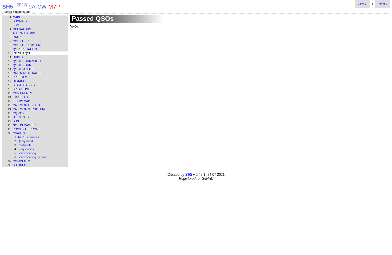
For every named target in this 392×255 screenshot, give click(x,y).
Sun (16, 121)
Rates (17, 37)
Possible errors (26, 129)
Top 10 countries (28, 137)
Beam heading (24, 85)
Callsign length (26, 105)
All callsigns (24, 33)
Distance (20, 81)
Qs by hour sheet (27, 61)
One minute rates (27, 73)
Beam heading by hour (32, 157)
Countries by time (27, 45)
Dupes (18, 57)
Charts (19, 133)
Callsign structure (29, 109)
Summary (20, 21)
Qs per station (25, 49)
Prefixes (20, 77)
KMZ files (20, 97)
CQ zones (20, 113)
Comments (21, 161)
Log (16, 25)
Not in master (24, 125)
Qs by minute (23, 69)
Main (16, 17)
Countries (21, 41)
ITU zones (21, 117)
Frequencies (26, 149)
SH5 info (19, 165)
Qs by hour (22, 65)
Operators (22, 29)
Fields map (21, 101)
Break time (21, 89)
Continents (22, 93)
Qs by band (25, 141)
